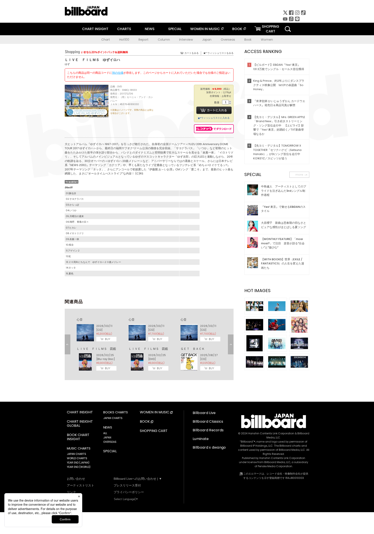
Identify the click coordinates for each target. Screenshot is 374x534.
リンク (71, 492)
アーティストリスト (80, 485)
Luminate (201, 438)
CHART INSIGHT (95, 28)
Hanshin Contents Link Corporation (271, 433)
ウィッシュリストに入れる (215, 118)
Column (164, 39)
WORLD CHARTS (77, 458)
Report (143, 39)
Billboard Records (208, 430)
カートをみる (191, 53)
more (299, 175)
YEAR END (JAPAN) (78, 462)
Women (267, 39)
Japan (206, 39)
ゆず (67, 64)
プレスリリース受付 (127, 485)
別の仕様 (117, 73)
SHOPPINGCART (270, 29)
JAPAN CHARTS (76, 454)
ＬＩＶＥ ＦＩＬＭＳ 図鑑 (96, 349)
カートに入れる (214, 110)
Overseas (228, 39)
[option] (149, 344)
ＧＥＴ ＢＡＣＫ (193, 349)
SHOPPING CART (154, 431)
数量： (218, 102)
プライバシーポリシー (129, 492)
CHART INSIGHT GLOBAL (80, 424)
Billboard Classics (208, 421)
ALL (105, 433)
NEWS (150, 28)
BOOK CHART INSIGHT (78, 437)
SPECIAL (175, 28)
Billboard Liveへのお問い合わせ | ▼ (138, 478)
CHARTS (124, 28)
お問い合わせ (76, 478)
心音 (80, 319)
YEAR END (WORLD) (78, 467)
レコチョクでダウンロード (214, 128)
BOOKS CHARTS (115, 412)
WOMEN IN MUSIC (205, 28)
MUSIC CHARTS (78, 448)
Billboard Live (204, 412)
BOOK (237, 28)
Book (247, 39)
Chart (105, 39)
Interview (186, 39)
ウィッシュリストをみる (220, 53)
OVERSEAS (109, 442)
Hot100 (124, 39)
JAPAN (107, 437)
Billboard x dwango (209, 447)
